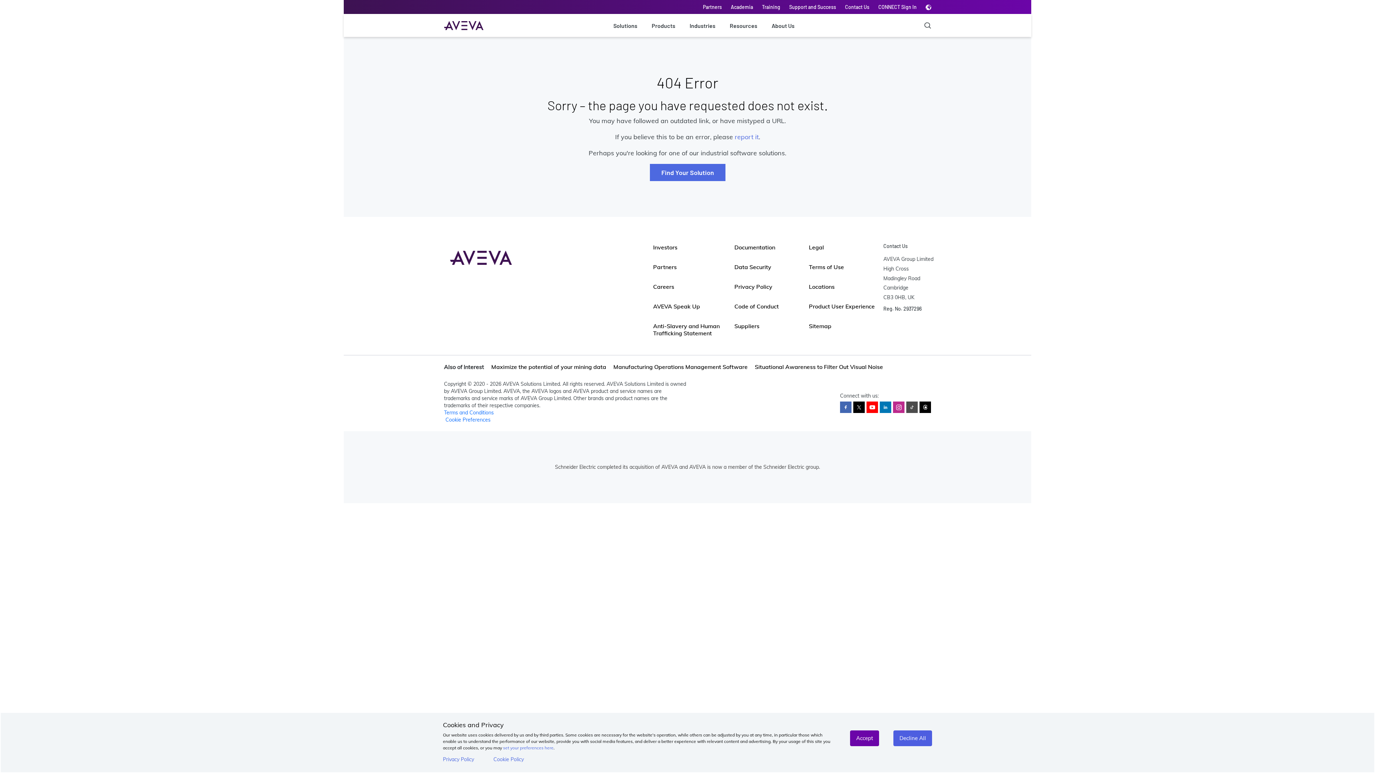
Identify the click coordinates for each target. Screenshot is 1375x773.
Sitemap (820, 326)
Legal (816, 247)
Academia (742, 7)
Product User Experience (842, 306)
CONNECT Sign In (897, 7)
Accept (864, 738)
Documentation (754, 247)
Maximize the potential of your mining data (548, 366)
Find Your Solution (687, 172)
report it (747, 137)
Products (663, 25)
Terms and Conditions (469, 412)
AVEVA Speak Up (676, 306)
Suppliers (746, 326)
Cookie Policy (508, 759)
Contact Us (857, 7)
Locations (822, 286)
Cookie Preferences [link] (468, 420)
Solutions (625, 25)
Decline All (912, 738)
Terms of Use (826, 267)
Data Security (752, 267)
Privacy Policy (458, 759)
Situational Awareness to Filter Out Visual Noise (819, 366)
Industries (702, 25)
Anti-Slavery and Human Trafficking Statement (686, 329)
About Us (783, 25)
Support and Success (812, 7)
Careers (663, 286)
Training (771, 7)
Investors (665, 247)
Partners (712, 7)
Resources (743, 25)
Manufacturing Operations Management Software (680, 366)
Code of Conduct (756, 306)
